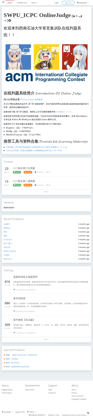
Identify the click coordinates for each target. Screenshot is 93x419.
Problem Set (22, 3)
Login (56, 3)
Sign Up (68, 3)
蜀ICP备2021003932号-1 (37, 415)
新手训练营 (19, 298)
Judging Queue (7, 390)
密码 (5, 232)
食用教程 (31, 99)
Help (50, 390)
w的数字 (7, 224)
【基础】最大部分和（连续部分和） (22, 355)
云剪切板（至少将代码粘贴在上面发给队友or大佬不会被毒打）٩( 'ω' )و (36, 147)
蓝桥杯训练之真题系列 (25, 276)
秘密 (5, 235)
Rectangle (8, 239)
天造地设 (12, 359)
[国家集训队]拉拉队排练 (17, 366)
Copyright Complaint (79, 399)
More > (46, 192)
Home (9, 3)
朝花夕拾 (7, 247)
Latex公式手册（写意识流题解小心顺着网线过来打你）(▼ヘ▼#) (34, 150)
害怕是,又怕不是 (10, 251)
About (74, 390)
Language (83, 3)
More (34, 3)
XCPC (18, 172)
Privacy (74, 393)
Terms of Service (77, 396)
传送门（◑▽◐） (66, 111)
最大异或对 (13, 363)
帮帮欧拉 (7, 228)
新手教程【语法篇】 (24, 319)
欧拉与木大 (8, 259)
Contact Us (52, 393)
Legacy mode (20, 412)
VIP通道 (6, 255)
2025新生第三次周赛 (24, 168)
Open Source (29, 390)
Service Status (7, 393)
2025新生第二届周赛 (24, 181)
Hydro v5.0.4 (75, 415)
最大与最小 (8, 243)
